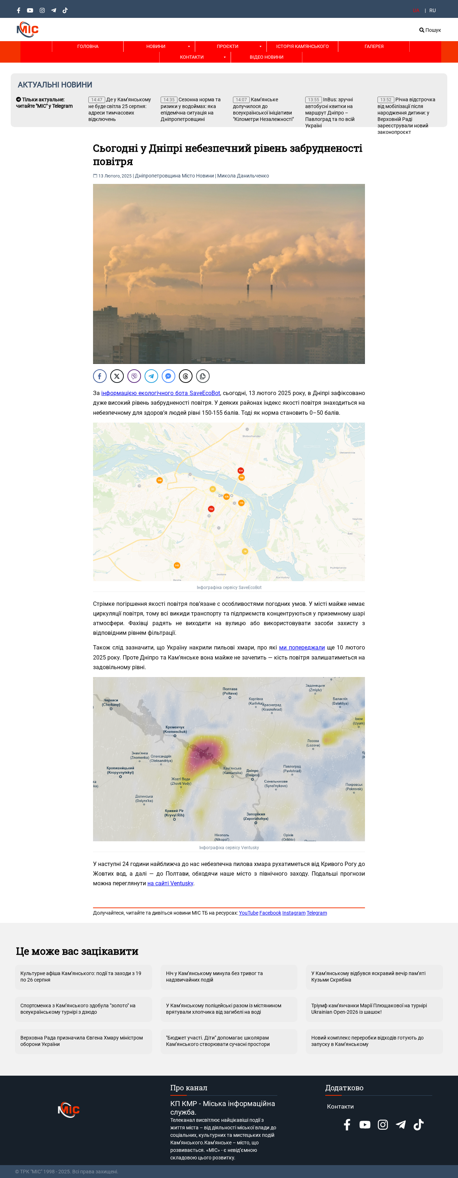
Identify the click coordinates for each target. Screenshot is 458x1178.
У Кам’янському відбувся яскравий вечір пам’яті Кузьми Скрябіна (368, 976)
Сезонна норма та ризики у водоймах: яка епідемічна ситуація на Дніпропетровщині (191, 109)
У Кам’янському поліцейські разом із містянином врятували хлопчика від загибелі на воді (223, 1009)
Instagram (294, 913)
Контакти (192, 57)
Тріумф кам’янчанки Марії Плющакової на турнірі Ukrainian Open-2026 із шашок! (369, 1009)
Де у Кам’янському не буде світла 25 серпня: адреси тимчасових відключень (119, 109)
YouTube (248, 913)
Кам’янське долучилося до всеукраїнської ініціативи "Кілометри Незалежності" (263, 109)
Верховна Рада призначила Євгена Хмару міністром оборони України (81, 1041)
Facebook (270, 913)
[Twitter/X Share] (117, 376)
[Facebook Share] (100, 376)
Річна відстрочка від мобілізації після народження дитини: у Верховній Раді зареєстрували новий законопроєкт (406, 116)
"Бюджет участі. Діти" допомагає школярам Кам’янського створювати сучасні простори (218, 1041)
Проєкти (227, 46)
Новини (155, 46)
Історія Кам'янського (302, 46)
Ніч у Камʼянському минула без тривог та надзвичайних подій (214, 976)
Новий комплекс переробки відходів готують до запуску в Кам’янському (367, 1041)
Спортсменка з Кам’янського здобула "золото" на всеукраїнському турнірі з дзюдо (78, 1009)
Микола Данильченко (243, 176)
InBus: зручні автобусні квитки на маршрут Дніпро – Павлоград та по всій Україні (330, 112)
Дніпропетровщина (158, 176)
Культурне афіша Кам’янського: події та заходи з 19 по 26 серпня (80, 976)
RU (432, 10)
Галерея (374, 46)
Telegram (317, 913)
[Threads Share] (186, 376)
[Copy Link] (203, 376)
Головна (87, 46)
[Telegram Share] (151, 376)
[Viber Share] (134, 376)
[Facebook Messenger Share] (168, 376)
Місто (188, 176)
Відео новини (266, 57)
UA (416, 10)
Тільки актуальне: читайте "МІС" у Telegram (44, 103)
